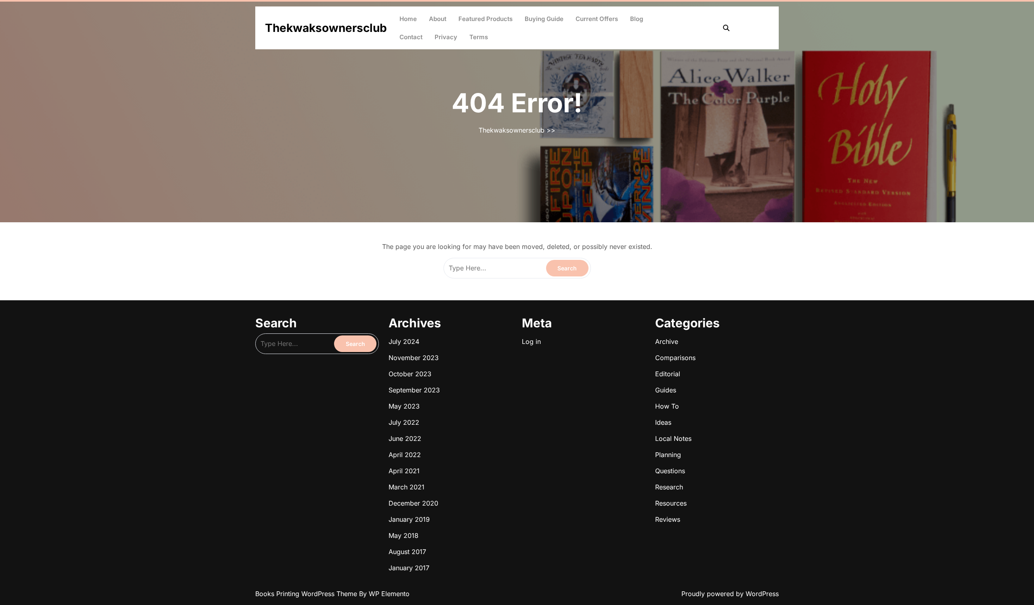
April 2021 (404, 471)
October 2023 (410, 374)
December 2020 (413, 503)
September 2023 (414, 390)
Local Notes (673, 438)
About (437, 19)
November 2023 (414, 358)
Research (669, 487)
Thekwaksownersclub (326, 28)
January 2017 (409, 568)
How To (667, 406)
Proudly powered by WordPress (730, 594)
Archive (666, 341)
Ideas (663, 422)
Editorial (667, 374)
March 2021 (407, 487)
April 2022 (405, 455)
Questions (670, 471)
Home (408, 19)
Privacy (446, 37)
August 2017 (407, 552)
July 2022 (404, 422)
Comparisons (675, 358)
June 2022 (405, 438)
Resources (671, 503)
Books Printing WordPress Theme (307, 594)
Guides (665, 390)
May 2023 (404, 406)
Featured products (485, 19)
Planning (668, 455)
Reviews (667, 519)
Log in (531, 341)
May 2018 (403, 535)
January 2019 (409, 519)
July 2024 (404, 341)
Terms (478, 37)
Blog (636, 19)
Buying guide (544, 19)
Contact (410, 37)
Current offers (597, 19)
